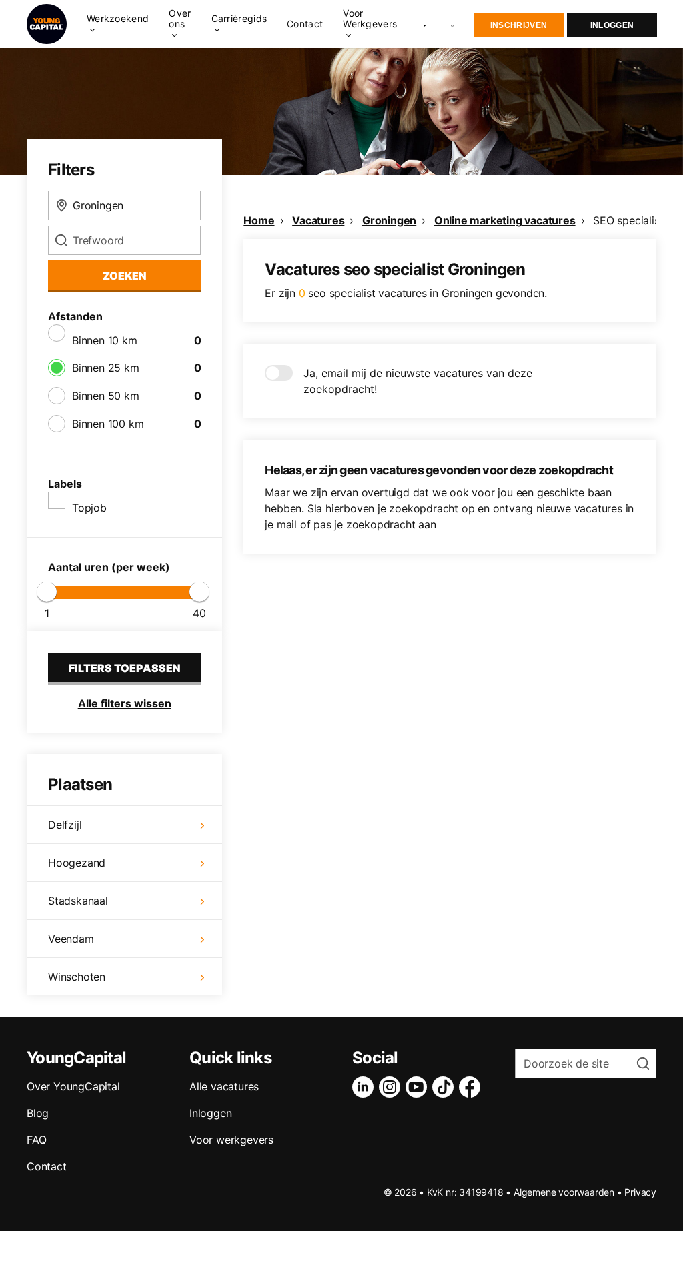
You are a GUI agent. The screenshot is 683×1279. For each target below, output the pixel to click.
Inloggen (612, 25)
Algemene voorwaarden (564, 1192)
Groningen (389, 220)
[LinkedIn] (365, 1087)
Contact (305, 24)
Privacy (640, 1192)
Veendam (71, 938)
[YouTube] (419, 1087)
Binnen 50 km (105, 395)
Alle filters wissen (124, 703)
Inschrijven (518, 25)
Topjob (89, 507)
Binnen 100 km (107, 423)
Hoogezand (76, 862)
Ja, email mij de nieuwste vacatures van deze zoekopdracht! (417, 381)
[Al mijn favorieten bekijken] (424, 24)
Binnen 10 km (104, 340)
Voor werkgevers (231, 1139)
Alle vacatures (224, 1086)
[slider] (47, 592)
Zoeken (125, 275)
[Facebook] (472, 1087)
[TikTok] (445, 1087)
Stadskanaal (78, 900)
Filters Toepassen (125, 668)
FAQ (36, 1139)
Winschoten (76, 976)
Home (258, 220)
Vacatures (318, 220)
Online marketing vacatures (505, 220)
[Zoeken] (453, 24)
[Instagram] (392, 1087)
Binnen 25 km (105, 367)
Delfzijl (64, 824)
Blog (38, 1113)
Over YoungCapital (73, 1086)
